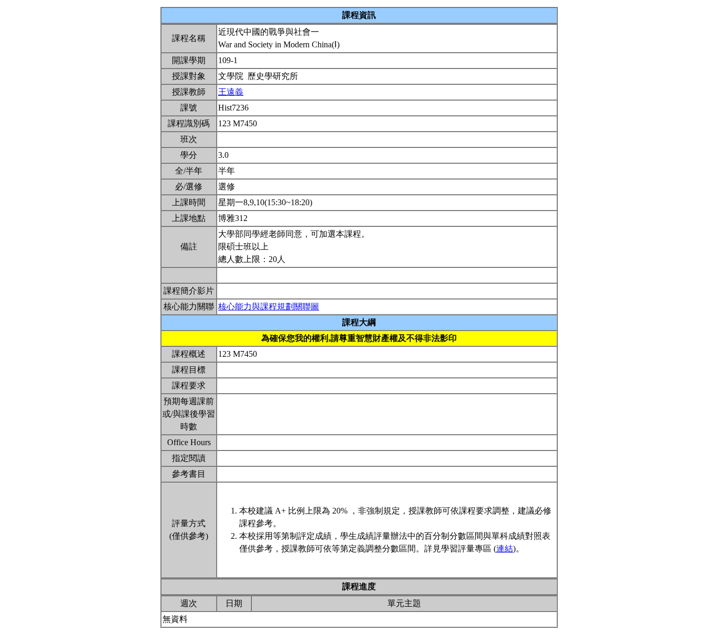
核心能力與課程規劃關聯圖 (268, 306)
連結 (504, 548)
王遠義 (230, 91)
